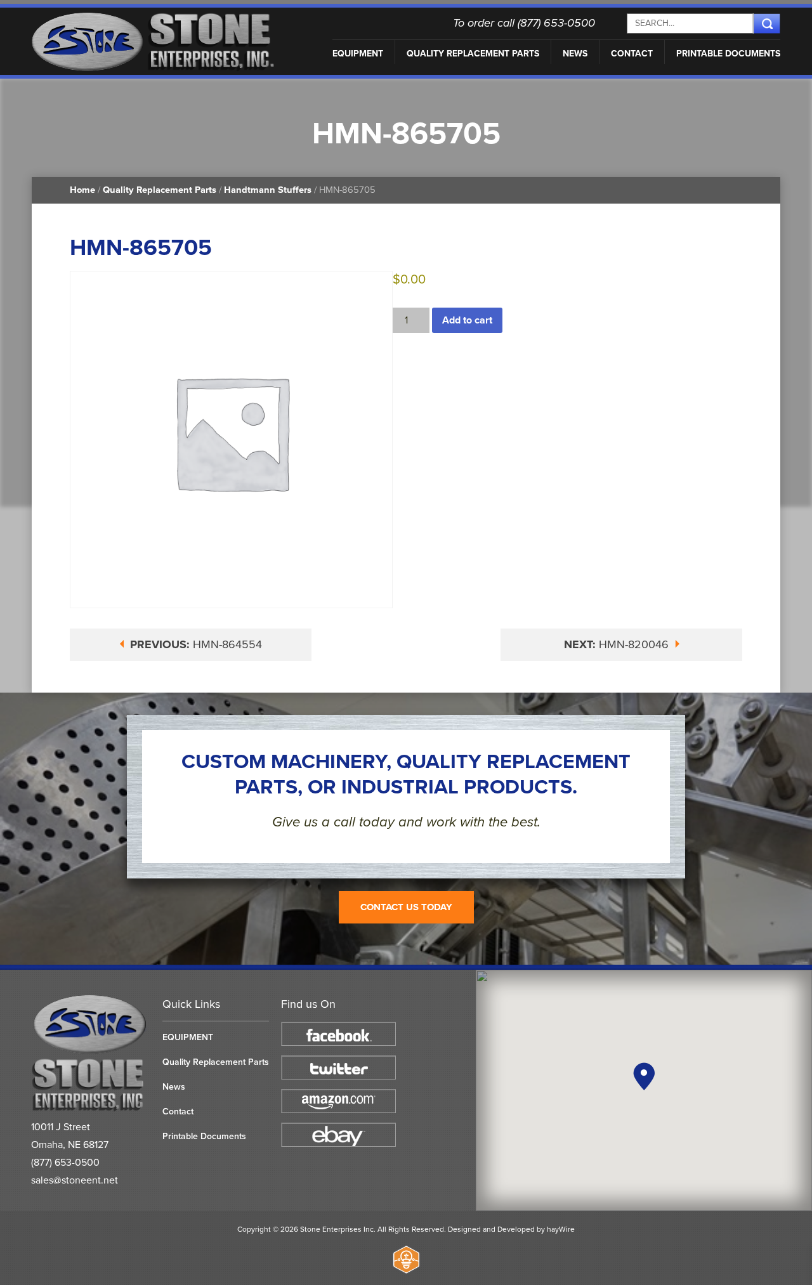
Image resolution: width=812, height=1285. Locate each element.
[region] (644, 1090)
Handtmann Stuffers (267, 190)
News (575, 53)
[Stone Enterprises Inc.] (90, 1109)
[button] (644, 1076)
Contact (632, 53)
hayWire (561, 1229)
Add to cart (467, 320)
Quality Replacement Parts (473, 53)
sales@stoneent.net (74, 1180)
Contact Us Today (406, 907)
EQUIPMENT (357, 53)
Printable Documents (728, 53)
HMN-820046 (618, 644)
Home (82, 190)
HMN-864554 (196, 644)
